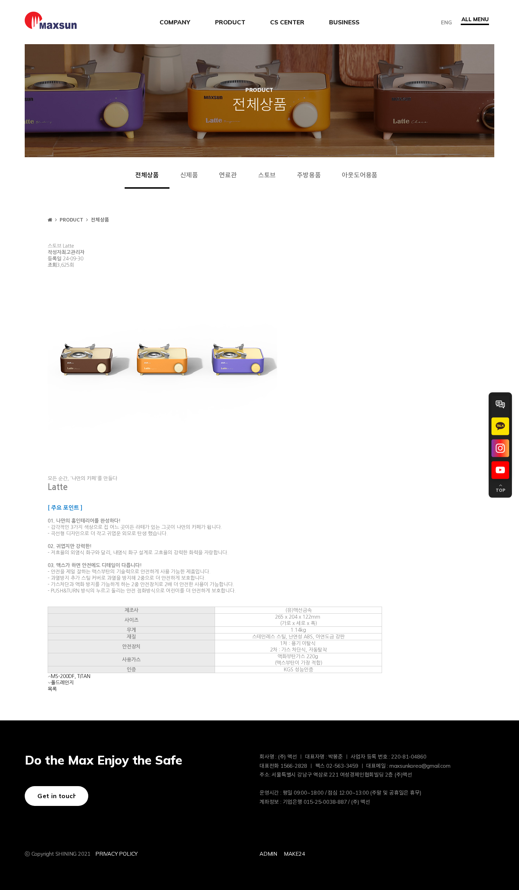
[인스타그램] (500, 448)
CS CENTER (287, 22)
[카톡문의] (500, 426)
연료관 (228, 175)
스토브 (267, 175)
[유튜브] (500, 470)
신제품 (189, 175)
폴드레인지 (62, 682)
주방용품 (309, 175)
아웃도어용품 (359, 175)
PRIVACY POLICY (116, 853)
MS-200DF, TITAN (70, 676)
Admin (268, 853)
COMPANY (175, 22)
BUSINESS (344, 22)
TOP (500, 490)
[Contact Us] (500, 404)
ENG (446, 22)
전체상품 (147, 175)
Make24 (294, 853)
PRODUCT (230, 22)
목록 (52, 688)
